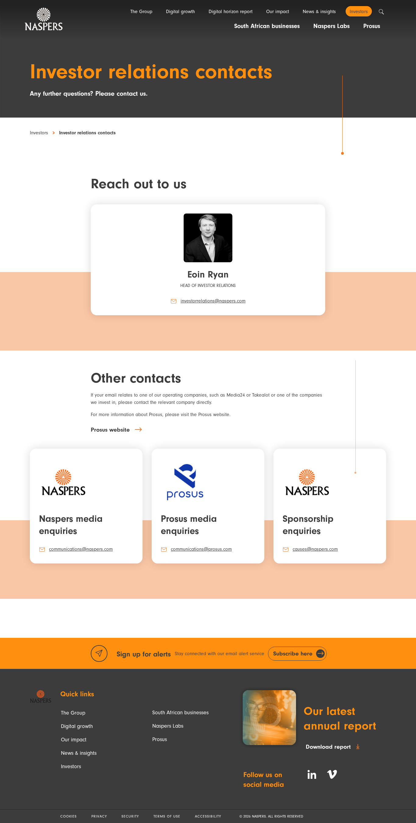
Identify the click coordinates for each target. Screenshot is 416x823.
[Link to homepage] (40, 696)
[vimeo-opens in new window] (332, 774)
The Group (73, 713)
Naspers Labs (167, 726)
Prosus (159, 739)
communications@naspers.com (81, 549)
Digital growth (77, 726)
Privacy (99, 816)
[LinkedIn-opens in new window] (312, 774)
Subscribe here (292, 653)
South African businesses (180, 712)
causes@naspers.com (315, 549)
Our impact (73, 739)
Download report (328, 746)
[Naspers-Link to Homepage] (43, 19)
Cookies (68, 816)
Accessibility (208, 816)
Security (130, 816)
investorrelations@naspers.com (213, 301)
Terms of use (166, 816)
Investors (39, 133)
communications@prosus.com (201, 549)
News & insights (79, 753)
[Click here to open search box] (381, 12)
